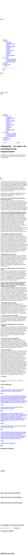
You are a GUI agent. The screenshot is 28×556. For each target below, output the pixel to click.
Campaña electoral (10, 43)
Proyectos (5, 57)
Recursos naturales (10, 55)
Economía (8, 47)
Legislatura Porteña (10, 61)
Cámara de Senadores (11, 59)
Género (8, 48)
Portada (5, 39)
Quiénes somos (6, 64)
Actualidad (8, 42)
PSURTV (5, 63)
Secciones (5, 41)
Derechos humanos (10, 46)
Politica (8, 54)
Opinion (8, 51)
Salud (7, 56)
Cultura (8, 45)
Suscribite (17, 528)
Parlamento (8, 52)
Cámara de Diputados (11, 60)
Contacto (5, 65)
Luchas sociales (9, 50)
